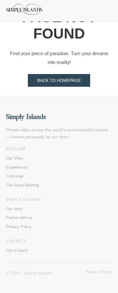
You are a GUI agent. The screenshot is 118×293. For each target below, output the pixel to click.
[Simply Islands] (24, 11)
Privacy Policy (18, 226)
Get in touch (17, 250)
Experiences (17, 167)
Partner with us (19, 217)
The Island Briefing (22, 185)
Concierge (15, 176)
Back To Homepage (59, 80)
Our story (14, 209)
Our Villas (14, 158)
